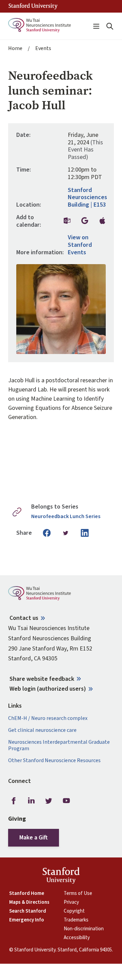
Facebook (13, 800)
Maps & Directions (29, 902)
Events (43, 48)
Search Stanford (27, 911)
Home (15, 48)
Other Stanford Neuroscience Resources (54, 760)
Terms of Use (78, 893)
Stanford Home (26, 893)
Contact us (23, 618)
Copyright (74, 911)
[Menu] (96, 26)
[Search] (110, 26)
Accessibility (77, 938)
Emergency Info (26, 920)
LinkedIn (31, 800)
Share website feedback (41, 679)
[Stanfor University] (33, 6)
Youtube (66, 800)
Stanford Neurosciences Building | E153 (87, 198)
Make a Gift (33, 837)
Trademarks (76, 920)
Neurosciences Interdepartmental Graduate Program (59, 745)
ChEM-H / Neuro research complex (47, 718)
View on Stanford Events (80, 245)
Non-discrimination (84, 929)
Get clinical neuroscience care (42, 730)
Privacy (71, 902)
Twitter (48, 800)
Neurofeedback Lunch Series (65, 516)
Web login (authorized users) (47, 689)
